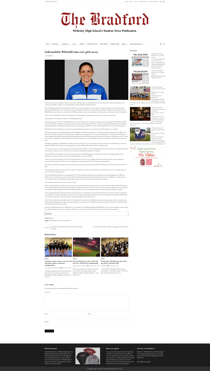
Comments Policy (143, 1)
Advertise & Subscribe (154, 1)
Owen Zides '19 (67, 220)
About (126, 1)
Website (47, 322)
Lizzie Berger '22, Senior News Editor (52, 268)
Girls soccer (59, 220)
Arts (73, 44)
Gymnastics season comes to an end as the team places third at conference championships (58, 263)
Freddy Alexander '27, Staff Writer (79, 265)
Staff (131, 1)
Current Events (92, 44)
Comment (47, 292)
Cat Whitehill (52, 220)
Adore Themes (118, 369)
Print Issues (104, 44)
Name (46, 314)
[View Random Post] (160, 44)
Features (55, 44)
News (47, 44)
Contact (135, 1)
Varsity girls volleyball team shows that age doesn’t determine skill (113, 262)
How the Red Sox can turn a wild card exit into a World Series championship (85, 262)
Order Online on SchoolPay (144, 361)
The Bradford (49, 56)
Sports (82, 44)
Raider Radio (114, 44)
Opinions (65, 44)
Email (89, 314)
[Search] (163, 44)
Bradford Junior (136, 44)
